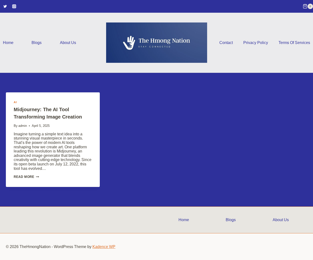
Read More (26, 177)
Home (8, 43)
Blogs (37, 43)
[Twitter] (5, 6)
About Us (68, 43)
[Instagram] (14, 6)
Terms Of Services (294, 43)
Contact (226, 43)
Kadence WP (103, 247)
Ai (15, 102)
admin (22, 126)
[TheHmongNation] (156, 42)
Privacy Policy (255, 43)
